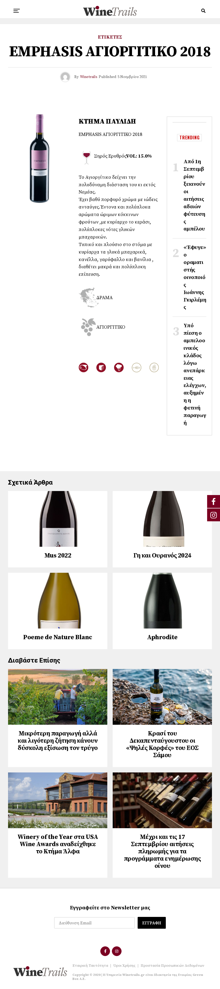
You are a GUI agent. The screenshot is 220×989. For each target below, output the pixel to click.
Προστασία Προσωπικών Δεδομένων (172, 965)
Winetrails (88, 77)
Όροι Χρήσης (124, 965)
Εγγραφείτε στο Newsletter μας (110, 908)
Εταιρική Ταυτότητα (90, 965)
